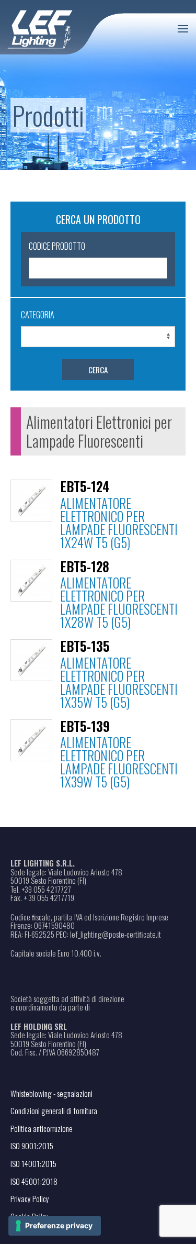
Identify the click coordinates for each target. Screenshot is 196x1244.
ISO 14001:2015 (33, 1163)
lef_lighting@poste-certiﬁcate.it (115, 934)
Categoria (37, 314)
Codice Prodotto (57, 246)
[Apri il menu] (183, 28)
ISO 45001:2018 (33, 1181)
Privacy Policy (29, 1198)
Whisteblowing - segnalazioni (51, 1093)
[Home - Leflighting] (61, 27)
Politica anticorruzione (41, 1128)
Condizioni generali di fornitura (53, 1110)
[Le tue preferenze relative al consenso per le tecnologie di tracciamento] (54, 1226)
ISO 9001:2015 (31, 1145)
